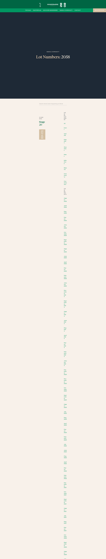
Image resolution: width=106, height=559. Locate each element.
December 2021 (65, 485)
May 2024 (65, 329)
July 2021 (65, 516)
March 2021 (65, 529)
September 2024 (65, 304)
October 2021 (65, 493)
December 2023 (65, 372)
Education (65, 141)
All (64, 123)
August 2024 (65, 314)
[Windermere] (52, 5)
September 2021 (65, 502)
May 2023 (65, 418)
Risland (65, 168)
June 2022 (65, 451)
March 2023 (65, 431)
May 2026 (65, 212)
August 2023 (65, 406)
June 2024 (65, 322)
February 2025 (65, 277)
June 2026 (65, 206)
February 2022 (65, 477)
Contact (78, 10)
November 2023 (65, 381)
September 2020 (65, 545)
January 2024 (65, 363)
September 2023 (65, 398)
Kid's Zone (65, 162)
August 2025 (65, 250)
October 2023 (65, 389)
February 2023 (65, 438)
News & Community (66, 10)
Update (65, 134)
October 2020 (65, 536)
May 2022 (65, 457)
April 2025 (65, 263)
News (65, 155)
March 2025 (65, 269)
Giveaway (65, 149)
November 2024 (65, 293)
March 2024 (65, 345)
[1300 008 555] (42, 3)
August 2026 (65, 200)
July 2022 (65, 445)
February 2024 (65, 354)
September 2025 (65, 242)
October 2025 (65, 234)
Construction (65, 183)
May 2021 (65, 522)
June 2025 (65, 257)
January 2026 (65, 226)
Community (65, 175)
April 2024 (65, 337)
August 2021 (65, 510)
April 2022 (65, 462)
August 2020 (65, 553)
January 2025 (65, 284)
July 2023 (65, 412)
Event (65, 128)
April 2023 (65, 424)
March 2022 (65, 469)
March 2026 (65, 219)
